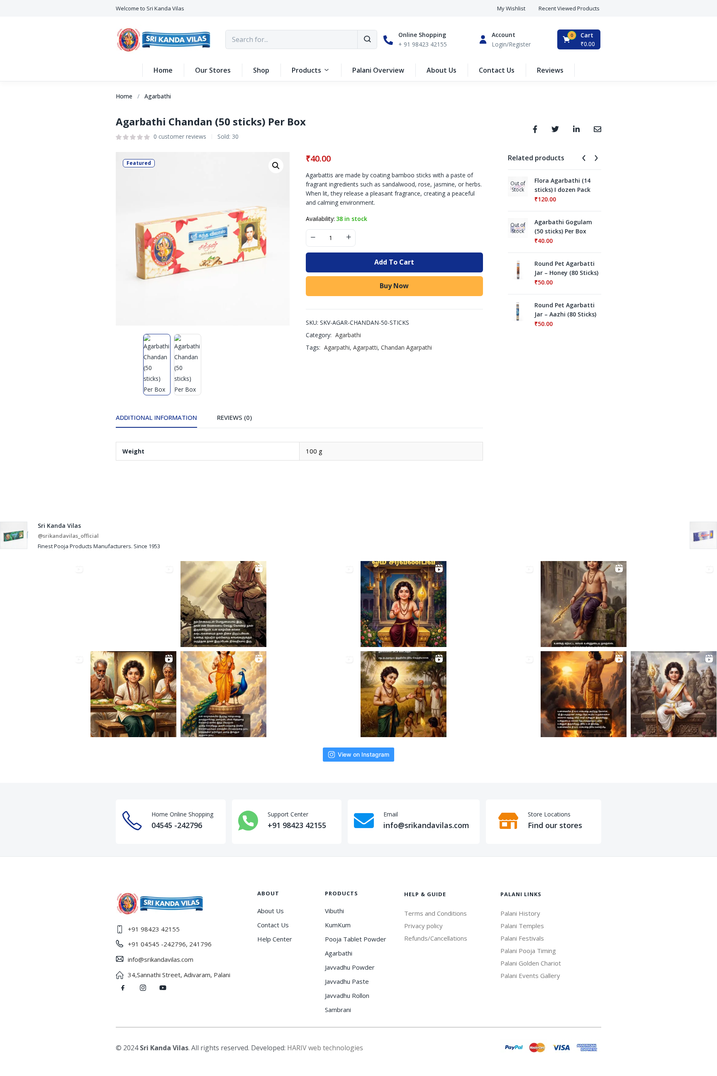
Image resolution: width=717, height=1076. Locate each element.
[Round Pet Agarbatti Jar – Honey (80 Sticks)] (518, 269)
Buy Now (394, 285)
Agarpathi (337, 347)
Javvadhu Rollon (347, 995)
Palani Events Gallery (530, 975)
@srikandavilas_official (68, 535)
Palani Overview (378, 70)
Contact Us (497, 70)
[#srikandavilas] (494, 604)
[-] (312, 238)
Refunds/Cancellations (435, 938)
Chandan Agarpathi (406, 347)
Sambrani (338, 1009)
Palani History (520, 913)
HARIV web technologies (325, 1047)
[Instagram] (143, 988)
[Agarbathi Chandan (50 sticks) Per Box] (535, 128)
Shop (261, 70)
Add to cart (394, 262)
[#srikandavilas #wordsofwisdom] (403, 604)
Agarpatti (365, 347)
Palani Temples (522, 926)
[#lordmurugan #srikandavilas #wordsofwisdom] (403, 694)
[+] (348, 238)
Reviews (550, 70)
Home (163, 70)
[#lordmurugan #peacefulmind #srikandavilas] (674, 694)
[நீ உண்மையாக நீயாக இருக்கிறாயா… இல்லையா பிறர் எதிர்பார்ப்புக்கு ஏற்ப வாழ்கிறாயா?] (584, 694)
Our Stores (213, 70)
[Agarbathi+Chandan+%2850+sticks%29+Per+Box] (555, 128)
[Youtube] (163, 988)
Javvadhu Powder (350, 967)
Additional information (156, 417)
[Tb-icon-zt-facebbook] (123, 988)
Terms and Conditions (435, 913)
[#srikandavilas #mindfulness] (223, 604)
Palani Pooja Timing (528, 950)
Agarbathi (157, 96)
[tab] (166, 420)
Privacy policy (423, 926)
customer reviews (180, 136)
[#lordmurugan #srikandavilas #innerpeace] (313, 694)
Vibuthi (334, 911)
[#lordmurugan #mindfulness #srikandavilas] (494, 694)
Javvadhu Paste (347, 981)
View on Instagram (363, 754)
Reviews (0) (234, 417)
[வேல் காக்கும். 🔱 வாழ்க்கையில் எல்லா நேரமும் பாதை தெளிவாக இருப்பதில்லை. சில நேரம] (43, 604)
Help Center (274, 939)
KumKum (338, 925)
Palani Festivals (522, 938)
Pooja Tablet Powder (355, 939)
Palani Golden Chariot (530, 963)
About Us (441, 70)
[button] (150, 8)
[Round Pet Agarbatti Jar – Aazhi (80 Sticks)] (518, 310)
